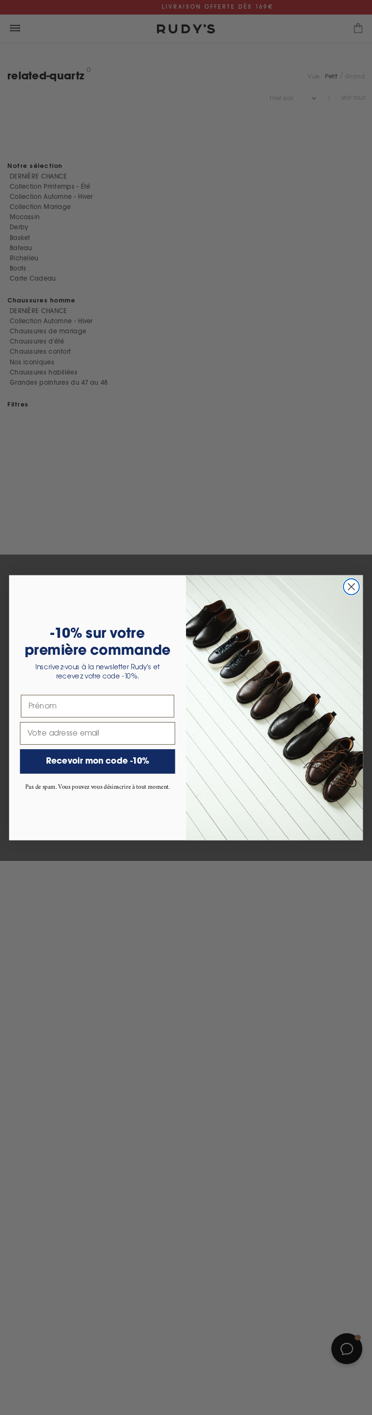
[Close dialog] (351, 587)
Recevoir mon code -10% (98, 761)
